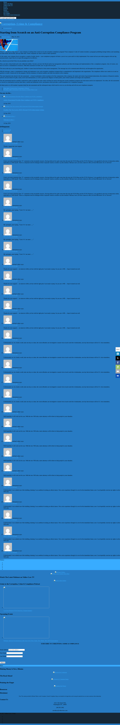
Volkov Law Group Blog (7, 19)
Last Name (3, 656)
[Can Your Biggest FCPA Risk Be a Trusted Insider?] (26, 607)
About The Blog (8, 3)
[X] (118, 358)
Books (5, 10)
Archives (6, 11)
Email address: (4, 650)
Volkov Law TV (8, 5)
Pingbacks (7, 131)
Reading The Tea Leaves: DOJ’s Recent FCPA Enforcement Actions (24, 110)
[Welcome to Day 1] (9, 116)
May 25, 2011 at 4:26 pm (10, 158)
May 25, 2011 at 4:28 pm (10, 207)
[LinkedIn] (118, 354)
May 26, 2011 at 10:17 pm (11, 413)
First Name (3, 653)
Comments (7, 130)
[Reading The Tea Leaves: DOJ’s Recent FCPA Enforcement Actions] (23, 106)
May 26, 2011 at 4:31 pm (10, 339)
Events (5, 7)
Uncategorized (8, 28)
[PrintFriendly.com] (118, 367)
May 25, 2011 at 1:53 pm (10, 143)
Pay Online (7, 13)
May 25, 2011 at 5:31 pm (10, 266)
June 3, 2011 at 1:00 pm (10, 487)
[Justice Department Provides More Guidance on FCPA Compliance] (23, 96)
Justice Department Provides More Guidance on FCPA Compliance (24, 100)
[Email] (118, 371)
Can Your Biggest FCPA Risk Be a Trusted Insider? (18, 610)
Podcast (6, 8)
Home (5, 2)
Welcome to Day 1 (9, 120)
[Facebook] (118, 362)
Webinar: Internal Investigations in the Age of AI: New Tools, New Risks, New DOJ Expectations (31, 640)
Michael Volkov (6, 37)
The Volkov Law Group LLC (12, 15)
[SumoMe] (118, 376)
